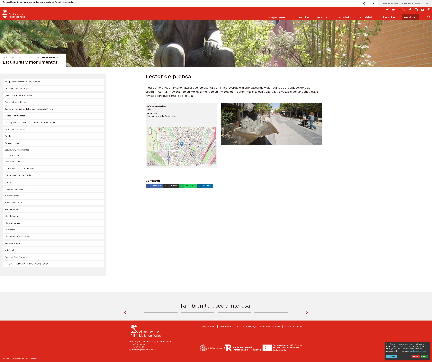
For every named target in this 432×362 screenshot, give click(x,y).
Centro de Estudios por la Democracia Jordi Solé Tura (29, 109)
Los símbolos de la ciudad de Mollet (21, 169)
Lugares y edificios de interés (18, 175)
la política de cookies (418, 351)
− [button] (150, 133)
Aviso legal (251, 326)
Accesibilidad (225, 326)
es (427, 4)
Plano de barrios (12, 223)
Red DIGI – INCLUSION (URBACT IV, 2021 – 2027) (26, 264)
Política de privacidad (270, 326)
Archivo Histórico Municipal (17, 88)
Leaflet (194, 165)
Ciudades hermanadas (15, 116)
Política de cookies (293, 326)
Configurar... (391, 356)
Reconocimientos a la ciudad (18, 237)
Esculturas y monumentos (28, 57)
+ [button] (150, 130)
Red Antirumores (12, 243)
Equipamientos (12, 143)
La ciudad (11, 57)
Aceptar (424, 356)
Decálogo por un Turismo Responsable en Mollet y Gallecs (31, 123)
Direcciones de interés (15, 129)
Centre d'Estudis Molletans (17, 102)
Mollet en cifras (12, 196)
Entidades (9, 136)
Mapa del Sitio (209, 326)
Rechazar (416, 356)
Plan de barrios (11, 216)
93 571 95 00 (138, 347)
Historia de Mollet (13, 162)
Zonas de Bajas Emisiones (16, 257)
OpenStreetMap (203, 165)
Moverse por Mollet (13, 203)
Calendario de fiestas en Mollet (19, 95)
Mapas (8, 182)
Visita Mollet (10, 250)
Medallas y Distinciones (15, 189)
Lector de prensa (12, 155)
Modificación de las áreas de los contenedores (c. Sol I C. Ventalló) (39, 2)
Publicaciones (11, 230)
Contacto (239, 326)
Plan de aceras (11, 209)
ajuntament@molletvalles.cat (142, 350)
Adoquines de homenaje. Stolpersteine (22, 82)
